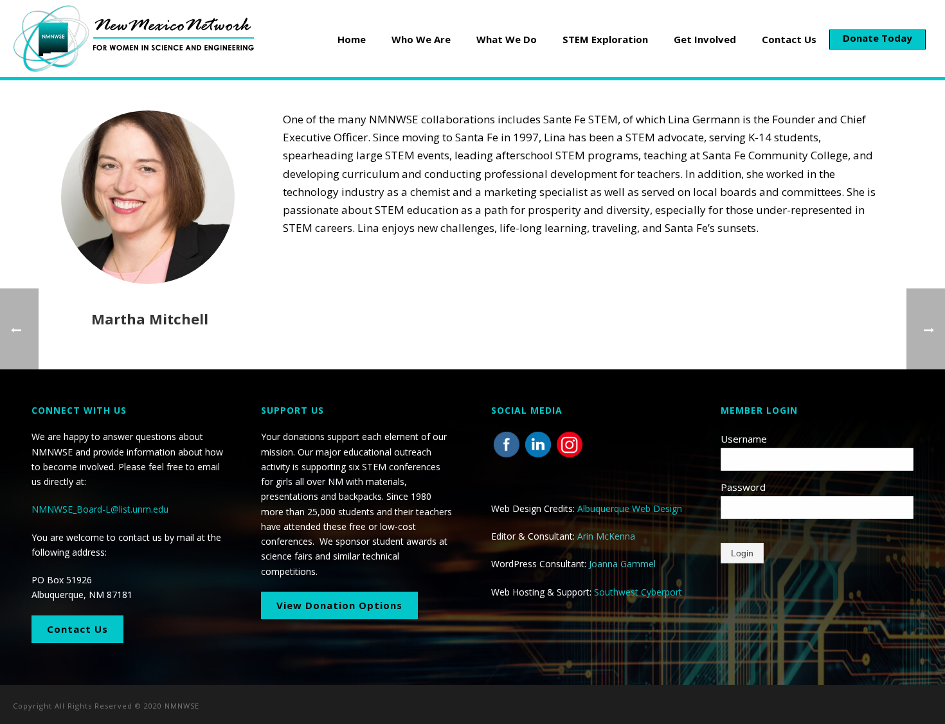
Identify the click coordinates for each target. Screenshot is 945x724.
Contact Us (789, 39)
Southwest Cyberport (638, 592)
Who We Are (421, 39)
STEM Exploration (605, 39)
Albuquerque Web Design (629, 508)
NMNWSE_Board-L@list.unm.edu (100, 509)
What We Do (506, 39)
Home (352, 39)
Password (743, 487)
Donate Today (877, 37)
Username (744, 438)
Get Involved (705, 39)
